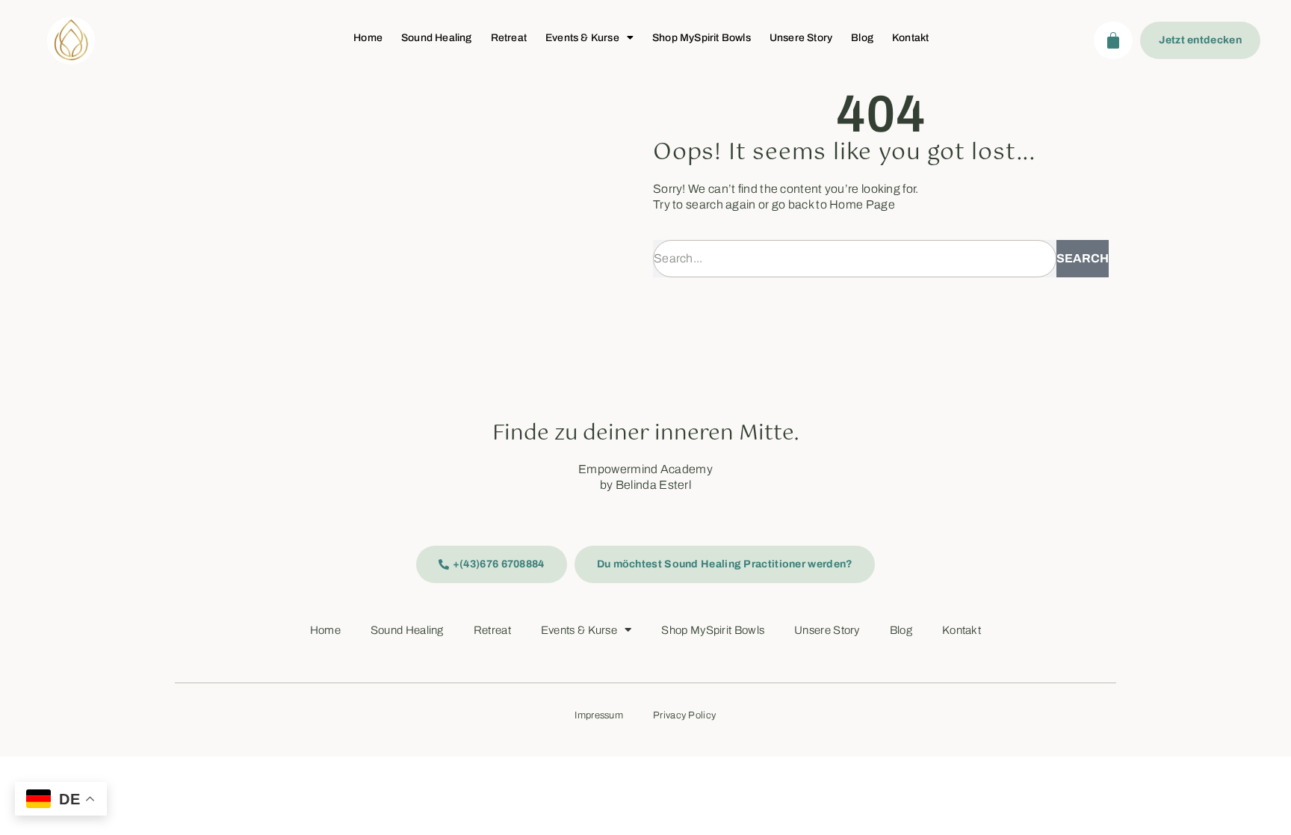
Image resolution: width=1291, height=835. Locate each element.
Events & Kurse (582, 37)
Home (368, 37)
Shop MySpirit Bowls (701, 37)
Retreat (509, 37)
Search (1082, 258)
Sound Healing (436, 37)
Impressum (599, 715)
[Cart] (1113, 40)
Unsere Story (801, 37)
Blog (862, 37)
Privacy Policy (684, 715)
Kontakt (910, 37)
